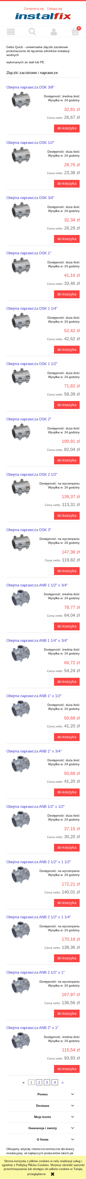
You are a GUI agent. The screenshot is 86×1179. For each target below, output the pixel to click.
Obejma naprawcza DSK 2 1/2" (31, 474)
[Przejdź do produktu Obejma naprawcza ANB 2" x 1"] (21, 1040)
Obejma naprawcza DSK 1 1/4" (31, 308)
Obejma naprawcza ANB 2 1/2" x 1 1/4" (38, 917)
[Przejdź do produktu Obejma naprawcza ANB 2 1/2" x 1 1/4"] (21, 930)
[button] (11, 32)
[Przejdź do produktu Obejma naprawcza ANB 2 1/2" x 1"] (21, 985)
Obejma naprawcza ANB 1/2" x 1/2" (35, 806)
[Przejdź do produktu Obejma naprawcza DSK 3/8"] (21, 100)
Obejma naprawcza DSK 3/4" (30, 197)
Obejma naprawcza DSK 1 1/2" (31, 364)
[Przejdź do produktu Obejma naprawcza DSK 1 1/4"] (21, 321)
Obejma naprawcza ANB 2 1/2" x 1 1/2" (38, 862)
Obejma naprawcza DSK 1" (28, 253)
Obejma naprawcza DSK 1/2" (30, 142)
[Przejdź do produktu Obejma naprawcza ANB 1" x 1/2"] (21, 709)
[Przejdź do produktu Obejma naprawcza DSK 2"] (21, 432)
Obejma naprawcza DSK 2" (28, 419)
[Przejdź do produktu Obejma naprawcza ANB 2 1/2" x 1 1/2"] (21, 875)
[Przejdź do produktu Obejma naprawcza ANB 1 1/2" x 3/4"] (21, 598)
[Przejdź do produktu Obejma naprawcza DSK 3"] (21, 543)
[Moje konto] (54, 32)
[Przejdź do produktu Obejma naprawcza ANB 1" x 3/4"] (21, 764)
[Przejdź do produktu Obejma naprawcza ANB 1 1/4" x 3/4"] (21, 653)
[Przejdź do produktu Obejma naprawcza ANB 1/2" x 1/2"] (21, 819)
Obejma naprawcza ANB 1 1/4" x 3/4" (37, 640)
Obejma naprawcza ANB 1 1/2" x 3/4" (37, 585)
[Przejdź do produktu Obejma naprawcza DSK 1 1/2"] (21, 376)
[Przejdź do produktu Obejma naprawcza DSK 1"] (21, 266)
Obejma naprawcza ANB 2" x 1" (32, 1027)
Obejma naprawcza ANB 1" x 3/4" (34, 751)
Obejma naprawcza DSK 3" (28, 530)
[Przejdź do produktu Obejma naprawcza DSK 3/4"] (21, 210)
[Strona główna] (43, 15)
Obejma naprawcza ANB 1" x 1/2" (34, 696)
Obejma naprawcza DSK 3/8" (30, 87)
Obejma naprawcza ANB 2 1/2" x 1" (35, 972)
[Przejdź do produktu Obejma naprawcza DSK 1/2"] (21, 155)
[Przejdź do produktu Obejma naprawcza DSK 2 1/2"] (21, 487)
